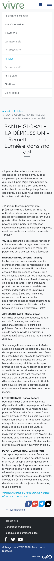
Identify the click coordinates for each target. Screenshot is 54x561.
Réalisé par (35, 557)
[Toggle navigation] (49, 4)
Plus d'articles (16, 509)
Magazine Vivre (13, 4)
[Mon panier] (40, 4)
